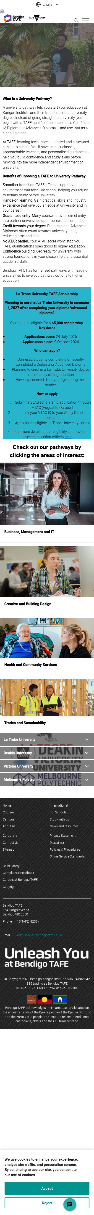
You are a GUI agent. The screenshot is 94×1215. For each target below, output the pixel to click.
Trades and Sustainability (25, 722)
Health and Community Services (30, 664)
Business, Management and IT (29, 531)
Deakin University (18, 752)
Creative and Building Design (27, 603)
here (68, 436)
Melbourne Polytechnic (22, 779)
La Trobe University (19, 739)
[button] (47, 4)
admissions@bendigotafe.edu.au (40, 935)
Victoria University (18, 766)
